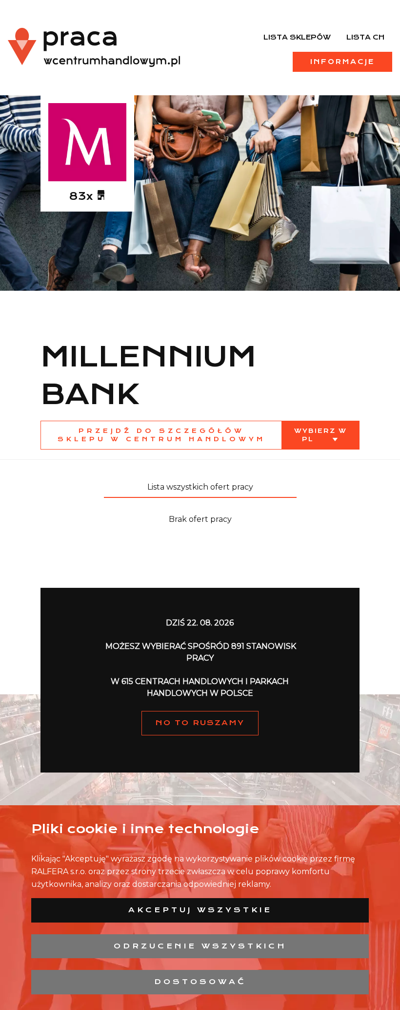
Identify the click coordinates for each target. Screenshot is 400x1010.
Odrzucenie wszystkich (200, 946)
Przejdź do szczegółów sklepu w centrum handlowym (161, 435)
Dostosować (200, 981)
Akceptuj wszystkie (200, 909)
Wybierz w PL (320, 435)
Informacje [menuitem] (342, 61)
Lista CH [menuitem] (365, 37)
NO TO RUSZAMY (200, 722)
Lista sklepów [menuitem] (297, 37)
